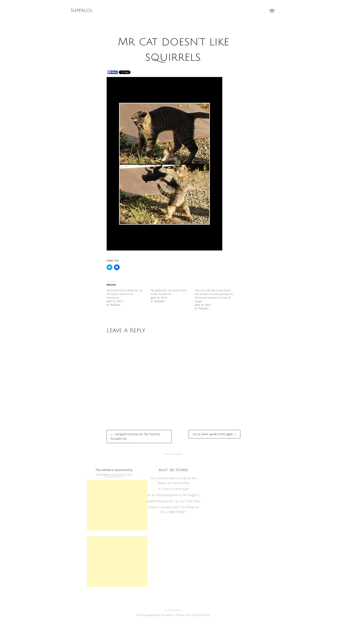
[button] (164, 163)
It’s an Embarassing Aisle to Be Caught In (173, 495)
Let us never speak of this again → (214, 434)
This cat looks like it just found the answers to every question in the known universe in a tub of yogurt (214, 296)
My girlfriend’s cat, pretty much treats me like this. (169, 292)
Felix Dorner (203, 615)
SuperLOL (81, 10)
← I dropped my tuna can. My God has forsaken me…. (135, 436)
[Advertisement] (117, 505)
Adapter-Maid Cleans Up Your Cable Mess (173, 501)
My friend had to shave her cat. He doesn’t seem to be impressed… (125, 294)
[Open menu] (272, 10)
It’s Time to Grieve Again (173, 489)
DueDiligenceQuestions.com (114, 475)
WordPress (168, 615)
